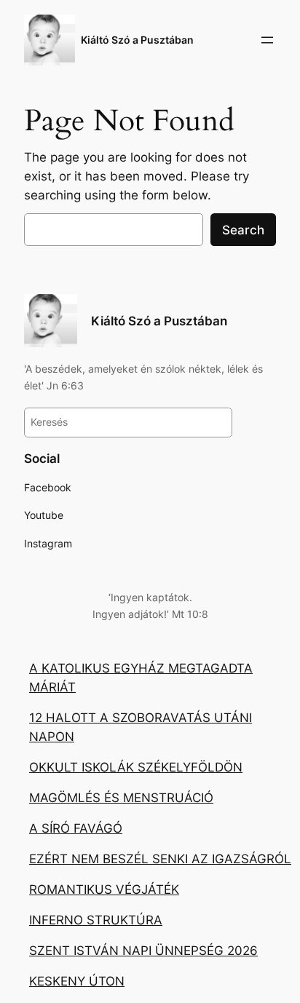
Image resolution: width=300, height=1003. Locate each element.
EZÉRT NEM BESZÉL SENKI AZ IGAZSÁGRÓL (160, 859)
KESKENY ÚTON (77, 981)
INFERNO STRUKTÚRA (95, 920)
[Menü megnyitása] (267, 40)
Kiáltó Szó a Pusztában (137, 39)
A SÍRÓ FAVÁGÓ (75, 828)
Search (243, 230)
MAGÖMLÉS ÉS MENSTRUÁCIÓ (121, 797)
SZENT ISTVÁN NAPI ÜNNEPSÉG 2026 (143, 950)
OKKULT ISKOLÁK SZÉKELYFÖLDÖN (135, 767)
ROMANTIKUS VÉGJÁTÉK (104, 889)
